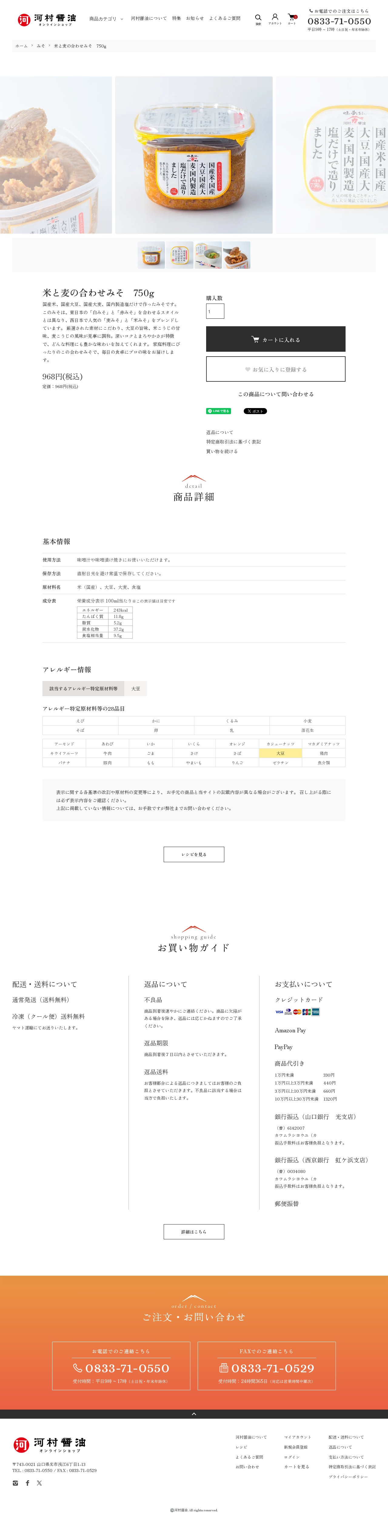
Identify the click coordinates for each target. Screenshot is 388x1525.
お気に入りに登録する (280, 369)
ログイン (292, 1457)
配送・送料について (346, 1437)
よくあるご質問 (225, 18)
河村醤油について (149, 18)
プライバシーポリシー (348, 1477)
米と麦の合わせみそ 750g (80, 46)
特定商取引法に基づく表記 (233, 441)
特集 (176, 18)
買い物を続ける (222, 451)
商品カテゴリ (103, 19)
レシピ (241, 1447)
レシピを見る (194, 854)
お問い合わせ (247, 1467)
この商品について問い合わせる (276, 394)
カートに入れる (281, 340)
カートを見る (296, 1467)
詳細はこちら (194, 1232)
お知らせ (195, 18)
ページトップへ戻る (194, 1414)
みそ (41, 46)
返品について (219, 432)
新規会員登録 (296, 1447)
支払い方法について (346, 1457)
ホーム (21, 46)
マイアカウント (298, 1437)
